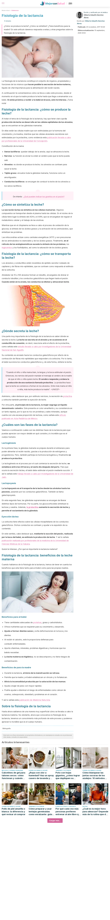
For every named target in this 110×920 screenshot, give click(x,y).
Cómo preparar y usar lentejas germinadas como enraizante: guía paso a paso (40, 811)
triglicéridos (7, 247)
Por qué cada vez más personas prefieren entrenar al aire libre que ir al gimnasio (68, 811)
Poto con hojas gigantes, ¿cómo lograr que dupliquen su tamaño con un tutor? (68, 775)
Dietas (84, 806)
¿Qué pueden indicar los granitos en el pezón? (44, 196)
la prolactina (32, 507)
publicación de (34, 700)
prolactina (67, 396)
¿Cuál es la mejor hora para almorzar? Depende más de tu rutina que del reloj (95, 811)
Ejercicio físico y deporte (66, 806)
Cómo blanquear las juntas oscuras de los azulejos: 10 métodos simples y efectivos (93, 775)
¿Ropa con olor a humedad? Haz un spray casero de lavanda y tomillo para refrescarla (41, 775)
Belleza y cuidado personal (12, 770)
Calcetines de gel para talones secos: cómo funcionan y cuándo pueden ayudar (13, 775)
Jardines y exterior (63, 770)
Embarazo (15, 10)
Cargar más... (55, 820)
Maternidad (6, 10)
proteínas (37, 622)
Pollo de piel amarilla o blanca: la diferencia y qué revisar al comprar (13, 811)
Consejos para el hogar (38, 770)
